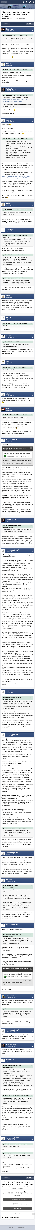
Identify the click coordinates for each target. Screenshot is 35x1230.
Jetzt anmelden (17, 1208)
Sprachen (11, 1227)
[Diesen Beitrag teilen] (32, 30)
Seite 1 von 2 (17, 23)
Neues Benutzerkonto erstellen (17, 1199)
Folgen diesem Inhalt (16, 1213)
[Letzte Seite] (33, 24)
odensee (22, 18)
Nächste (29, 23)
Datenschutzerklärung (21, 1227)
